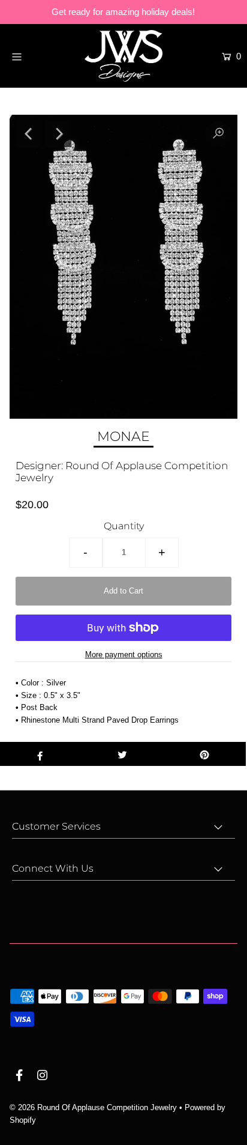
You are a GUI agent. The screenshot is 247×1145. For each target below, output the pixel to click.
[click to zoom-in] (218, 134)
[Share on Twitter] (122, 754)
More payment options (123, 654)
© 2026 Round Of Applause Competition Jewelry (93, 1107)
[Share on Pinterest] (205, 754)
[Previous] (29, 134)
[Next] (58, 134)
